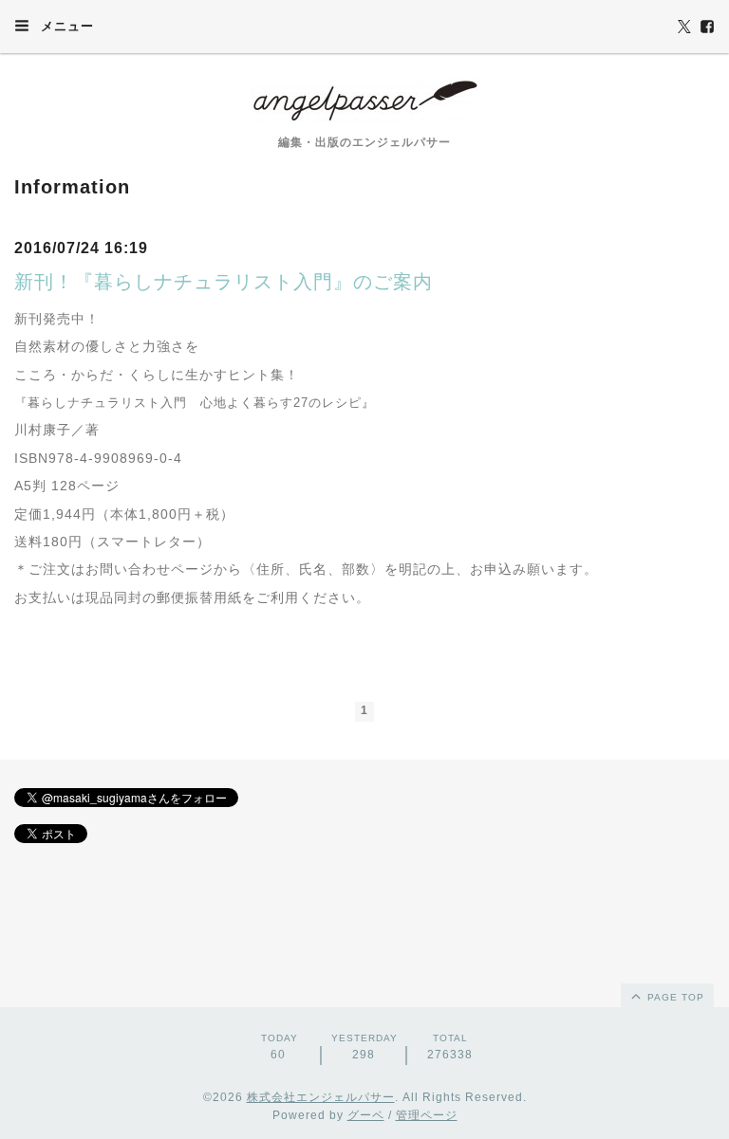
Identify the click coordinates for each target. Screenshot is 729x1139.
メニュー (65, 26)
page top (674, 997)
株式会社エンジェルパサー (321, 1097)
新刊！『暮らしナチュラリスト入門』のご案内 (223, 281)
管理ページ (427, 1115)
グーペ (365, 1115)
